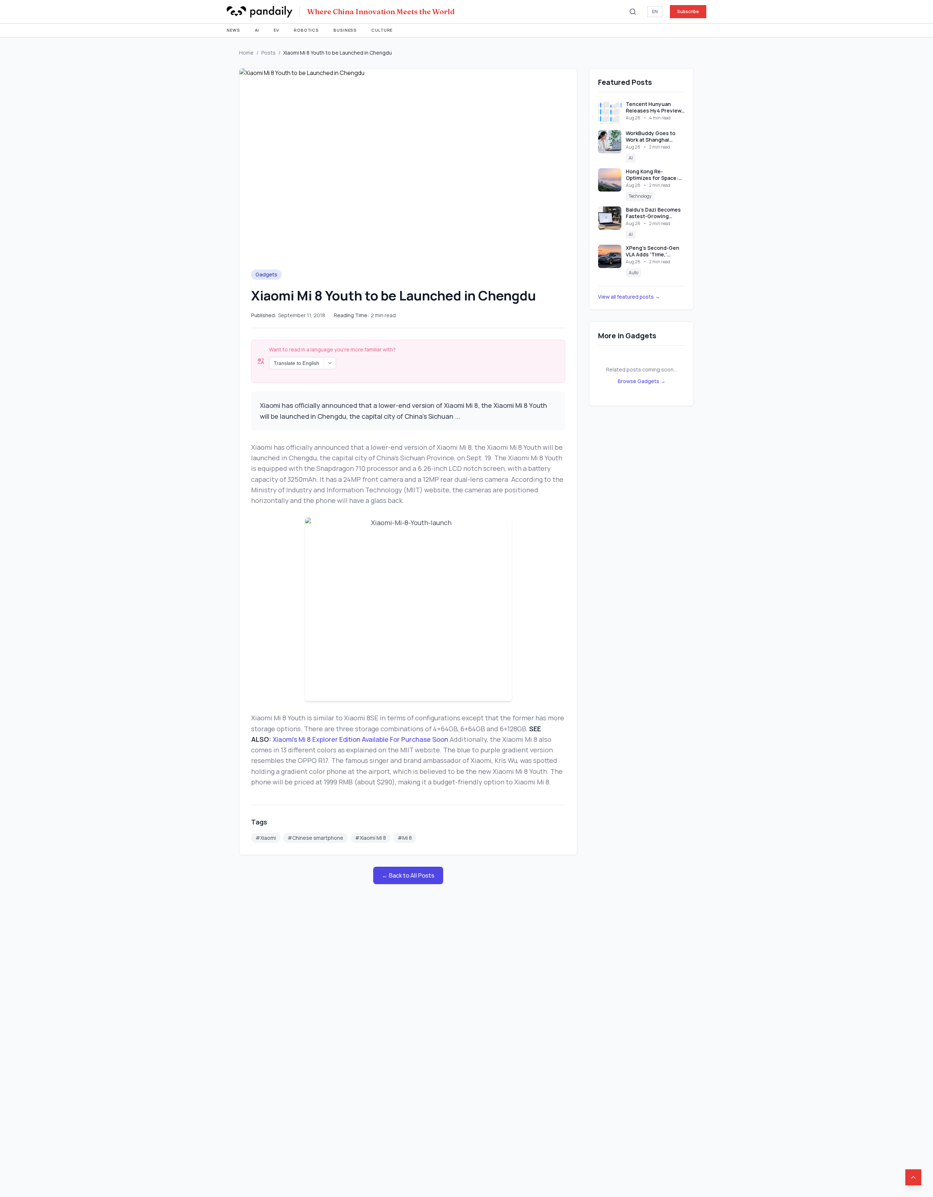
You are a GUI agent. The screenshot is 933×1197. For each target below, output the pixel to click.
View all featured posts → (629, 296)
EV (276, 30)
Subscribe (688, 11)
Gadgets (266, 274)
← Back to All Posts (408, 875)
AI (257, 30)
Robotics (306, 30)
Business (345, 30)
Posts (268, 52)
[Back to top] (913, 1177)
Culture (382, 30)
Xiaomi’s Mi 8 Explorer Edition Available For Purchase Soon (360, 739)
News (233, 30)
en (655, 11)
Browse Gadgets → (641, 381)
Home (246, 52)
